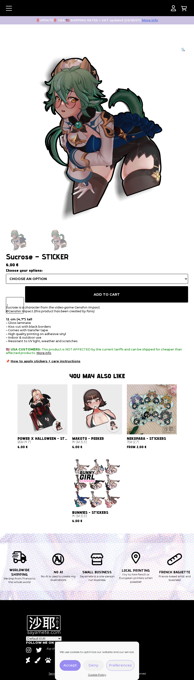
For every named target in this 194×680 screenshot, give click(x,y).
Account (173, 8)
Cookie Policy (97, 674)
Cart (184, 8)
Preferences (120, 665)
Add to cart (107, 294)
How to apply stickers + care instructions (45, 361)
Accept (70, 665)
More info (150, 20)
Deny (93, 665)
